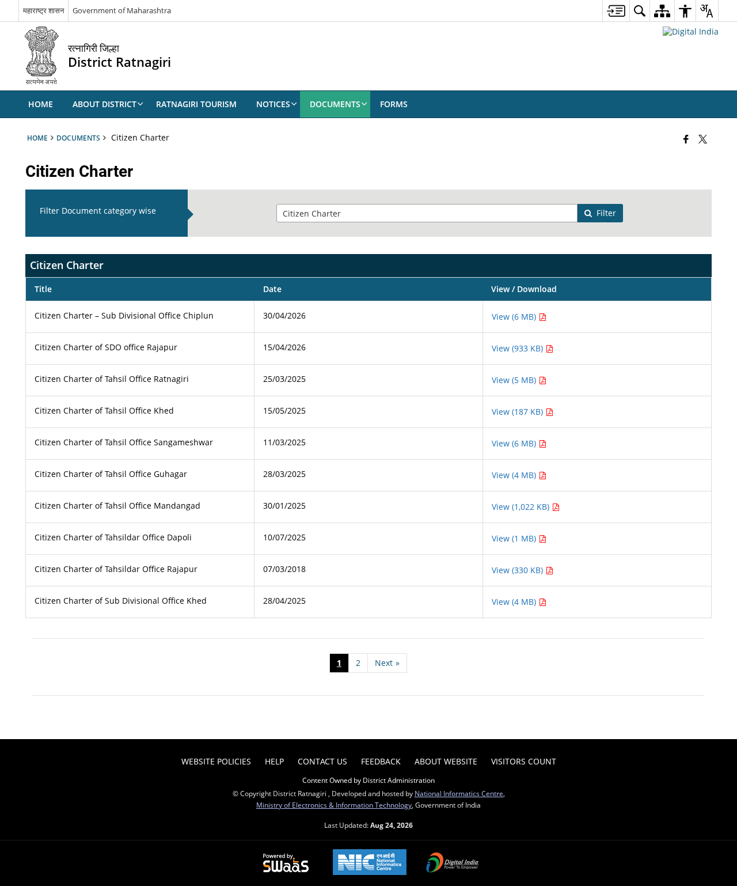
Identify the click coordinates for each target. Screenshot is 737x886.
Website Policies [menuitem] (216, 761)
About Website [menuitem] (446, 761)
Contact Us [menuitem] (322, 761)
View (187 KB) (518, 411)
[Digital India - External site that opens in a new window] (691, 31)
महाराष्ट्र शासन (43, 10)
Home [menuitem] (40, 104)
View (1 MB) (515, 538)
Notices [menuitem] (273, 104)
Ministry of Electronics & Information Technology (334, 804)
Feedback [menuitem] (381, 761)
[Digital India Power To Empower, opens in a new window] (452, 863)
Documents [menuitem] (335, 104)
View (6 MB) (515, 316)
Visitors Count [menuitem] (523, 761)
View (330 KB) (518, 570)
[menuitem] (615, 10)
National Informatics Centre (459, 793)
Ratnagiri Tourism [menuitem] (196, 104)
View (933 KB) (518, 348)
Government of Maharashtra (122, 10)
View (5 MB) (515, 379)
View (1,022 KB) (522, 506)
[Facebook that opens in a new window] (686, 138)
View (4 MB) (515, 474)
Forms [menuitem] (394, 104)
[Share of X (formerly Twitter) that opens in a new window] (703, 138)
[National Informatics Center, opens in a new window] (369, 863)
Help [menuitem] (274, 761)
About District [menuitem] (104, 104)
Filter (606, 212)
